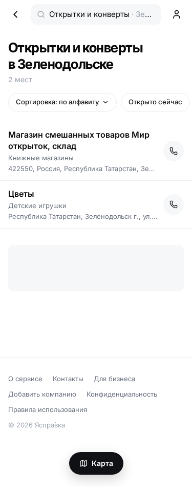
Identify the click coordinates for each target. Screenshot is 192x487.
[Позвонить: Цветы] (173, 204)
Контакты (68, 378)
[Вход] (176, 14)
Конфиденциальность (122, 394)
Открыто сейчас (155, 102)
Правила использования (47, 409)
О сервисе (25, 378)
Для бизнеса (114, 378)
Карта (102, 463)
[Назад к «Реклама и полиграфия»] (15, 14)
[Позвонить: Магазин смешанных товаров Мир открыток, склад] (173, 151)
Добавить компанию (42, 394)
